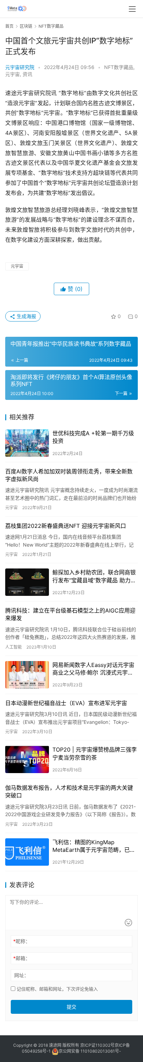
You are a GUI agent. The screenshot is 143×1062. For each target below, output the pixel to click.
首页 (9, 26)
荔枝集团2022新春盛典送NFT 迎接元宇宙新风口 (65, 525)
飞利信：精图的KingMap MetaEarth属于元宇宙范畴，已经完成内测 (93, 846)
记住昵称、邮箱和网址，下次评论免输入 (56, 989)
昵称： (21, 941)
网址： (21, 975)
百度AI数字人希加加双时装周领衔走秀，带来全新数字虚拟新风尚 (69, 475)
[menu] (132, 9)
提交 (71, 1007)
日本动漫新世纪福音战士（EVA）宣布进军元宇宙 (66, 703)
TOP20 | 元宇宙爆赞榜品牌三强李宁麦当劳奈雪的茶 (94, 753)
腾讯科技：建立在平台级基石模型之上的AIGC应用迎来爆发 (70, 614)
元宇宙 (12, 74)
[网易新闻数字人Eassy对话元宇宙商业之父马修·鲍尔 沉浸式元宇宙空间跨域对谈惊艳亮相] (27, 674)
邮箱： (21, 958)
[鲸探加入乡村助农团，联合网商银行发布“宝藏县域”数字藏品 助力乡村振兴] (27, 582)
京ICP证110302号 (97, 1045)
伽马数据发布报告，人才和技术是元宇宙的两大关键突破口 (69, 791)
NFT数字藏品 (118, 67)
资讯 (27, 74)
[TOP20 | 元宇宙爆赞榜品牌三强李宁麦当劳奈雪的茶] (27, 759)
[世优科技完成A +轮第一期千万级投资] (27, 443)
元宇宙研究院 (19, 67)
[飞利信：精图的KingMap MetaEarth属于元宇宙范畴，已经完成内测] (27, 852)
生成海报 (25, 316)
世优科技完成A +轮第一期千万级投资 (93, 437)
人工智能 (13, 647)
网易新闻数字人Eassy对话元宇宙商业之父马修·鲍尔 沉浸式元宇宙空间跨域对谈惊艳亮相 (93, 669)
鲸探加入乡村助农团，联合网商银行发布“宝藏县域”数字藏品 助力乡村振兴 (94, 576)
